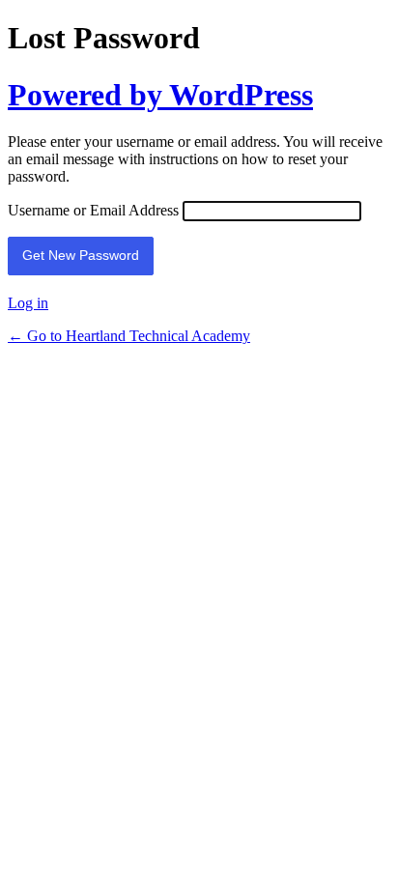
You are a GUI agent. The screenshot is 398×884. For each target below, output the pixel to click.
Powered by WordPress (160, 94)
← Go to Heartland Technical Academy (129, 336)
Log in (28, 303)
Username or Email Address (93, 210)
